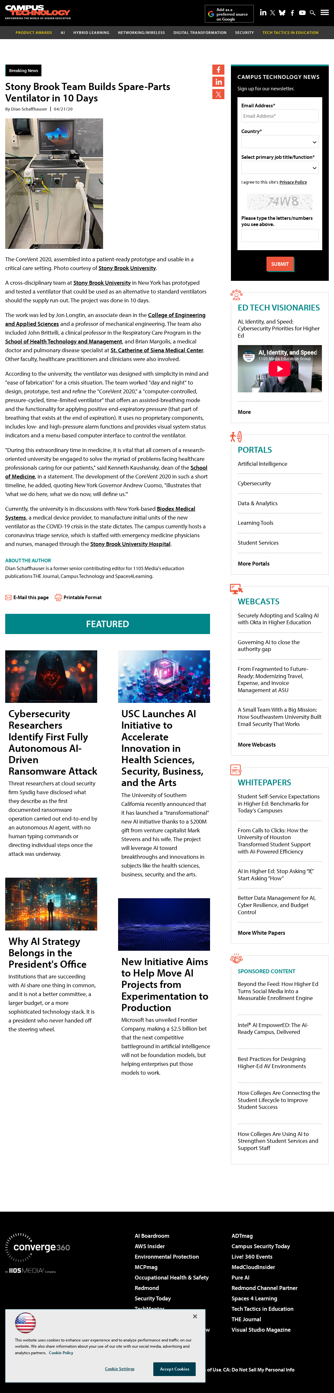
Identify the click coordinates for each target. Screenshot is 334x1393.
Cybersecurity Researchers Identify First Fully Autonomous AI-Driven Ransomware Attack (52, 742)
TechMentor (149, 1308)
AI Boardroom (152, 1235)
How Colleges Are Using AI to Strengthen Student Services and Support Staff (278, 1141)
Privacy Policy (293, 182)
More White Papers (261, 932)
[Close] (195, 1316)
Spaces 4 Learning (254, 1298)
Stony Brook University (127, 268)
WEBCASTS (259, 601)
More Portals (254, 563)
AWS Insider (150, 1246)
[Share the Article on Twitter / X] (218, 94)
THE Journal (246, 1319)
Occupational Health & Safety (172, 1277)
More (244, 412)
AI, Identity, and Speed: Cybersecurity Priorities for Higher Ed (279, 328)
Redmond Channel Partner (264, 1288)
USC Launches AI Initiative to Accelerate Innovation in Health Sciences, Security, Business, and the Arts (162, 748)
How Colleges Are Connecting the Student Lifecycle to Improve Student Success (279, 1100)
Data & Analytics (258, 503)
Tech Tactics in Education (263, 1308)
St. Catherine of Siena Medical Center (157, 350)
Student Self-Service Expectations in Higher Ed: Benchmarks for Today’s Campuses (279, 803)
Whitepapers (264, 782)
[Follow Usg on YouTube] (302, 12)
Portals (255, 449)
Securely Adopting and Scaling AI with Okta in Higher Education (278, 619)
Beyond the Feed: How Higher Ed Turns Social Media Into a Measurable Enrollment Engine (278, 991)
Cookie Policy (61, 1352)
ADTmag (242, 1235)
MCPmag (146, 1267)
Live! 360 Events (252, 1256)
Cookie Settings (119, 1368)
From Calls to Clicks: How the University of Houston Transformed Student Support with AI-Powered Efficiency (274, 840)
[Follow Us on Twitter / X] (272, 12)
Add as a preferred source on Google (232, 14)
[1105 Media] (37, 1306)
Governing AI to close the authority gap (269, 645)
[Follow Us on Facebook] (292, 13)
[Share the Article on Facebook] (218, 70)
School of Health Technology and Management (63, 341)
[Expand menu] (324, 14)
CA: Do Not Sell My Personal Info (259, 1369)
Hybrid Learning (91, 32)
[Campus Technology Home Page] (37, 12)
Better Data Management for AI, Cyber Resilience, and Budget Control (277, 905)
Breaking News (23, 70)
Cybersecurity (254, 483)
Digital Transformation (200, 32)
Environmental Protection (167, 1256)
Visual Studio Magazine (261, 1329)
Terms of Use (206, 1369)
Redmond (147, 1288)
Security (244, 32)
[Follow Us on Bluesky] (282, 12)
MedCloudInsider (253, 1267)
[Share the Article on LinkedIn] (218, 82)
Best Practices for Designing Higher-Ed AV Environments (272, 1062)
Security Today (153, 1298)
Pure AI (241, 1277)
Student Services (258, 542)
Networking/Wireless (141, 32)
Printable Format (83, 597)
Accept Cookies (174, 1368)
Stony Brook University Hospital (130, 544)
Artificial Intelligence (262, 463)
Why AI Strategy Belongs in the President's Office (47, 952)
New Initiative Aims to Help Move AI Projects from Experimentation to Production (164, 984)
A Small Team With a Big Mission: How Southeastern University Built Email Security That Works (280, 716)
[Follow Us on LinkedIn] (263, 12)
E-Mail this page (31, 597)
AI (63, 32)
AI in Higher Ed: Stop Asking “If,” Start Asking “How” (275, 874)
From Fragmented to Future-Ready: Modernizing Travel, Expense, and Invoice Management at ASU (273, 679)
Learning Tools (255, 522)
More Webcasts (257, 744)
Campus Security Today (261, 1246)
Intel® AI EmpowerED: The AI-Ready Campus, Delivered (273, 1029)
